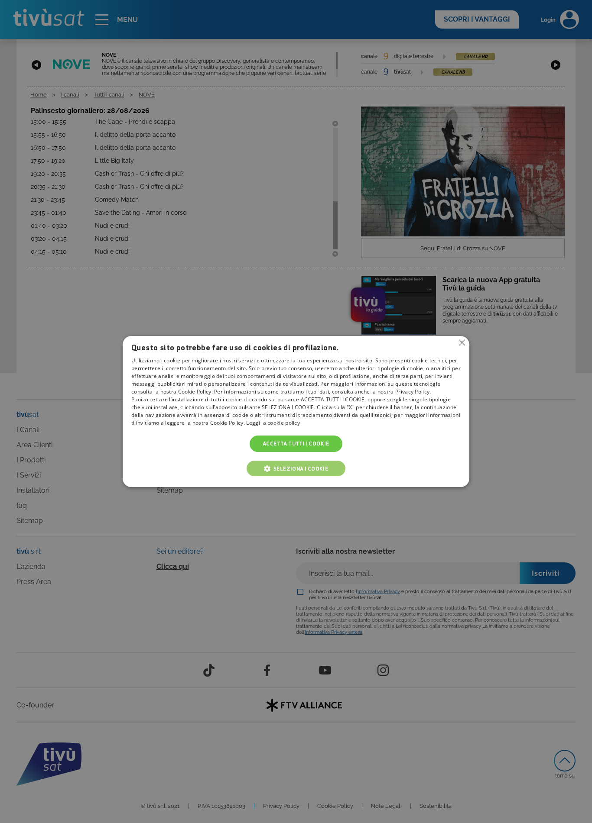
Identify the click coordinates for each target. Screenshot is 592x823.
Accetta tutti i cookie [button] (296, 443)
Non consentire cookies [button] (462, 342)
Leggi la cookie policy (273, 422)
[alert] (296, 411)
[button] (296, 468)
